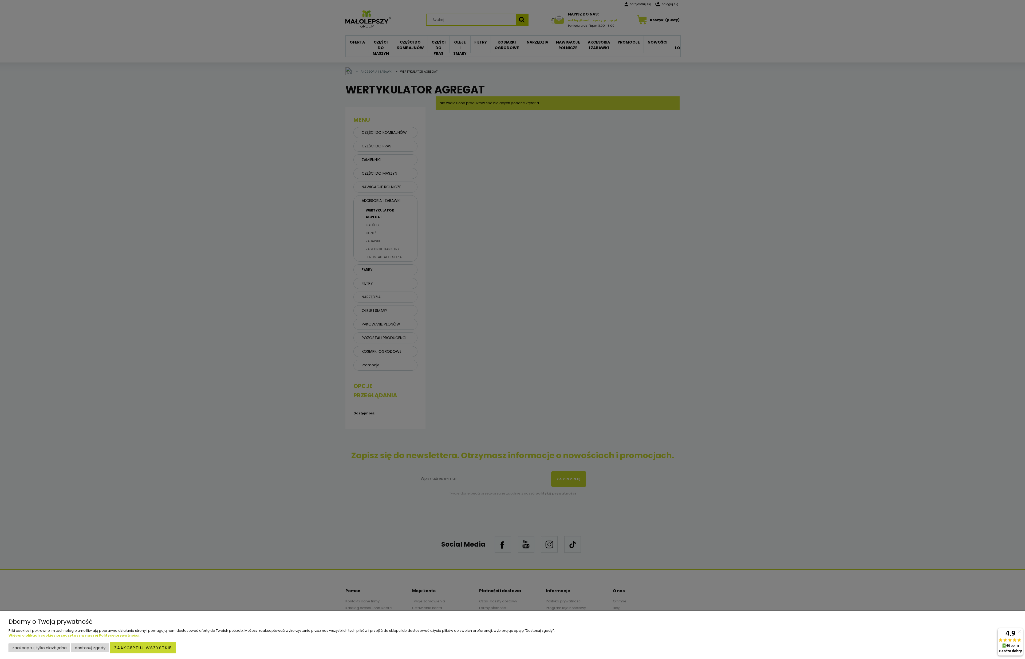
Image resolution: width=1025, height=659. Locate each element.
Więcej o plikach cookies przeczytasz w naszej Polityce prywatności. (74, 635)
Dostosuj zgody (90, 647)
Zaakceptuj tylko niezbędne (39, 647)
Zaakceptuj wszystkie (143, 647)
